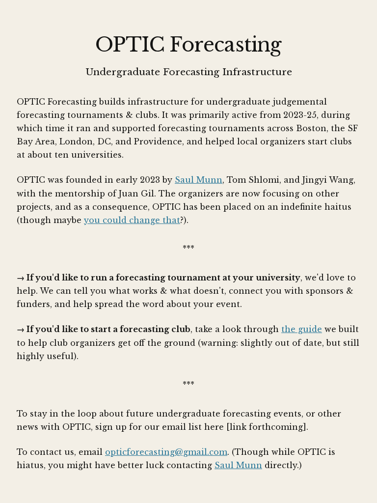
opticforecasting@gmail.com (166, 452)
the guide (301, 329)
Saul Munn (198, 180)
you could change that (132, 220)
